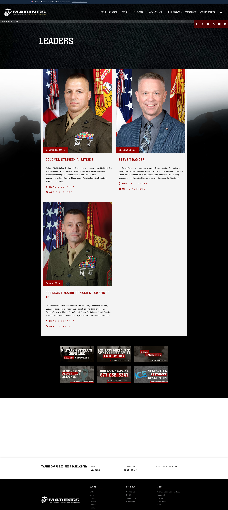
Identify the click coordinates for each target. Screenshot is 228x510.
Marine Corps (60, 499)
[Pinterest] (225, 24)
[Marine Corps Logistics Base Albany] (25, 12)
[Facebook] (197, 24)
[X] (202, 24)
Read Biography (61, 187)
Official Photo (61, 192)
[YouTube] (208, 24)
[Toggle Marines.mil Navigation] (221, 12)
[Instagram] (214, 24)
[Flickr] (219, 24)
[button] (80, 2)
